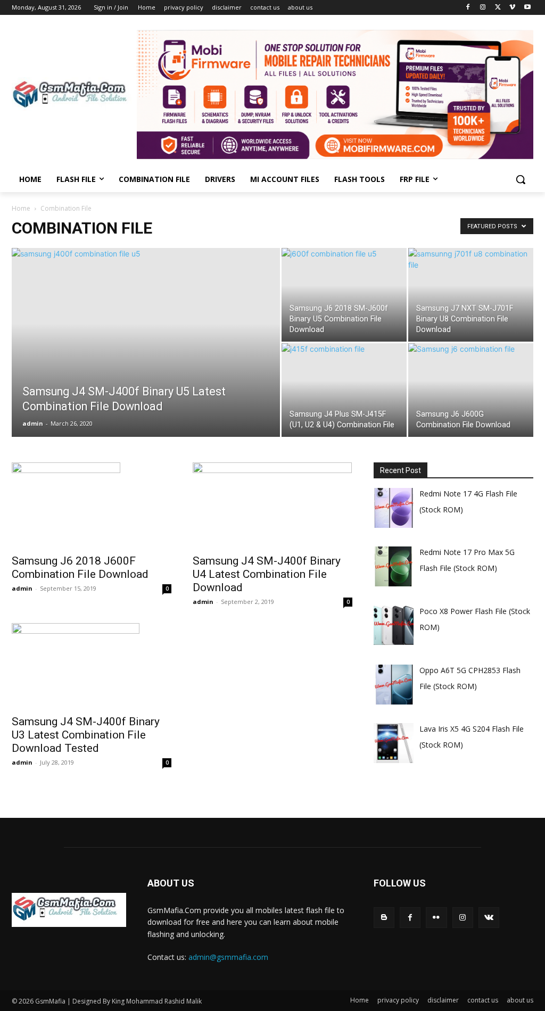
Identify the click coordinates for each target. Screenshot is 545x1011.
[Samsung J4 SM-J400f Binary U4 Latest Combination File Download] (272, 505)
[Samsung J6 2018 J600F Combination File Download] (91, 505)
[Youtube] (527, 8)
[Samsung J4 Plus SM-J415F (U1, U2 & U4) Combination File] (344, 390)
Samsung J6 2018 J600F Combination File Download (80, 567)
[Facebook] (468, 8)
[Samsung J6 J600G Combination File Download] (470, 392)
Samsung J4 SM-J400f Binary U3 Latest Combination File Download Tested (86, 735)
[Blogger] (384, 917)
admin (32, 423)
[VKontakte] (488, 917)
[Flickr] (436, 917)
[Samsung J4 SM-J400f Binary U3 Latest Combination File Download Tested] (91, 665)
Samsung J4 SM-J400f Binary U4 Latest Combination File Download (267, 574)
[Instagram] (483, 8)
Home (21, 208)
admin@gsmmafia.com (228, 957)
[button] (520, 179)
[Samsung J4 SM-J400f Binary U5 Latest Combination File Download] (146, 319)
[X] (498, 8)
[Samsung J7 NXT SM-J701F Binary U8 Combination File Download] (470, 295)
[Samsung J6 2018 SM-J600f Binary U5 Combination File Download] (344, 297)
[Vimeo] (512, 8)
